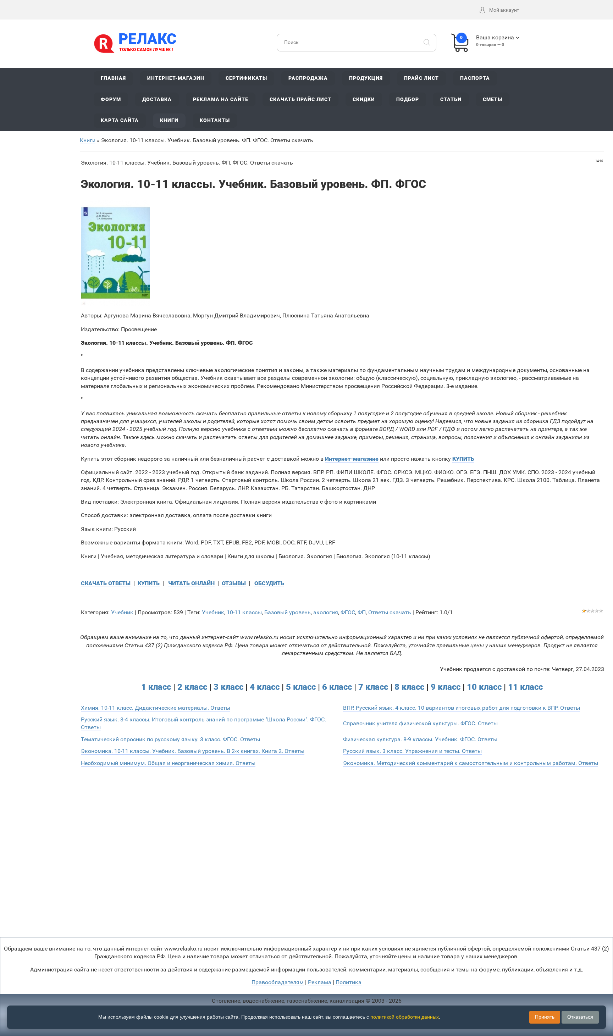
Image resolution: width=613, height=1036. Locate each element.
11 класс (525, 687)
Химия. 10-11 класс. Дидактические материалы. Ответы (155, 707)
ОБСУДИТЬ (269, 583)
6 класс (337, 687)
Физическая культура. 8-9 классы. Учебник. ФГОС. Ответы (420, 739)
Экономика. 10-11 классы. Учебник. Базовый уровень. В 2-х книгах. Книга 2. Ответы (192, 751)
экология (325, 612)
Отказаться (580, 1017)
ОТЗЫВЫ (234, 583)
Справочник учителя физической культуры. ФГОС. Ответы (420, 723)
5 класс (301, 687)
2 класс (192, 687)
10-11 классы (244, 612)
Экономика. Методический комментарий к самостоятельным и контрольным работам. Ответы (470, 763)
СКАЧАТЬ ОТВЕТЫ (106, 583)
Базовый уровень (287, 612)
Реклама (319, 982)
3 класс (228, 687)
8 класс (409, 687)
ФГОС (348, 612)
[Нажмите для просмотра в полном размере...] (115, 252)
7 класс (373, 687)
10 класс (484, 687)
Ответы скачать (389, 612)
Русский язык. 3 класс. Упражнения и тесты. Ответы (412, 751)
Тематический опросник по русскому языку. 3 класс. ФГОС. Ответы (170, 739)
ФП (362, 612)
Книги (87, 140)
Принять (544, 1017)
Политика (348, 982)
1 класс (156, 687)
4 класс (265, 687)
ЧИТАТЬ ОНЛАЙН (191, 583)
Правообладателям (278, 982)
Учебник (122, 612)
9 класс (445, 687)
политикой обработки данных (404, 1017)
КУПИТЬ (149, 583)
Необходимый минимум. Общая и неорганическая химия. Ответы (168, 763)
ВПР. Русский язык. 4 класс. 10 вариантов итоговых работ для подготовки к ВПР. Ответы (461, 707)
